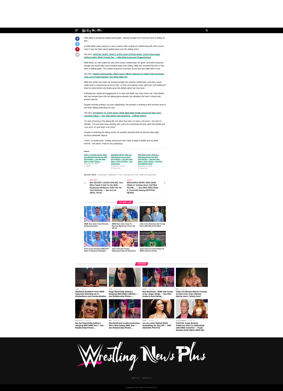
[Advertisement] (141, 14)
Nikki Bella (113, 175)
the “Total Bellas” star (128, 175)
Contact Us (147, 378)
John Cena (103, 175)
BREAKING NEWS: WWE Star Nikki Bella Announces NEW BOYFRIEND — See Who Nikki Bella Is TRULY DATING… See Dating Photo (122, 159)
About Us (135, 378)
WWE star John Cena (148, 175)
